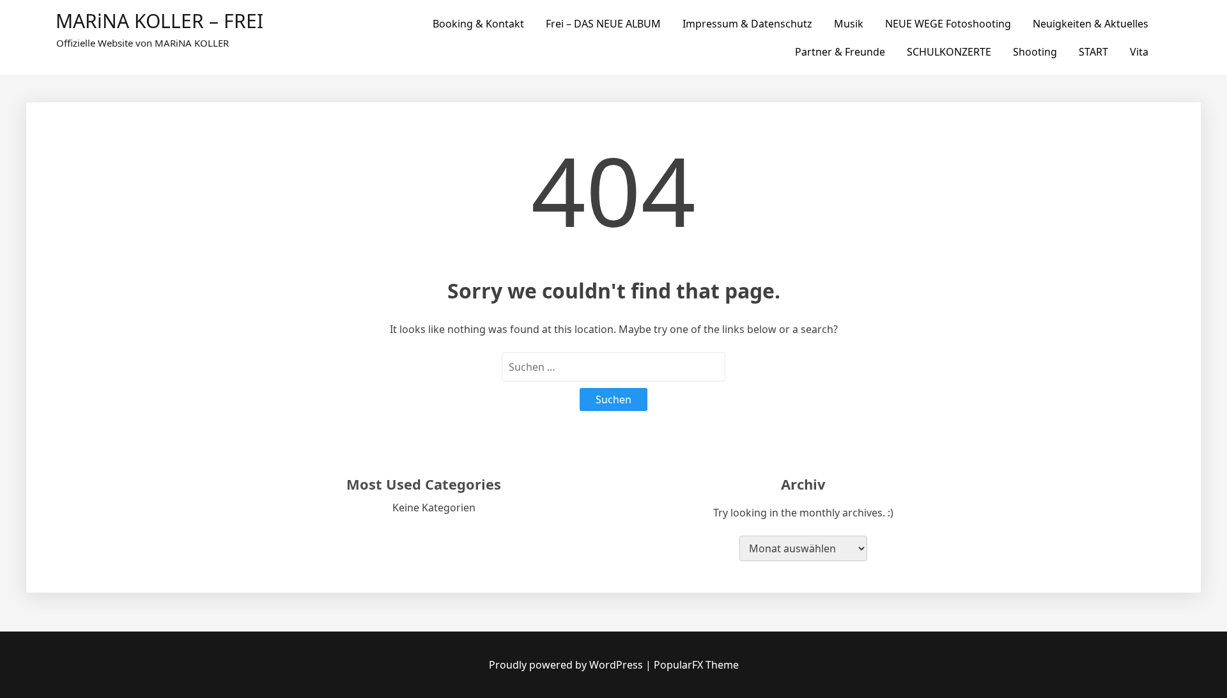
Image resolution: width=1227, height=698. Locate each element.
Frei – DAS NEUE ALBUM (603, 24)
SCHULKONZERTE (949, 52)
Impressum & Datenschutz (747, 24)
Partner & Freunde (840, 52)
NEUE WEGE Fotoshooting (948, 24)
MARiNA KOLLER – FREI (159, 21)
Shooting (1035, 52)
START (1093, 52)
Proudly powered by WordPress (567, 665)
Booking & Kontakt (478, 24)
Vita (1139, 52)
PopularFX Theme (696, 665)
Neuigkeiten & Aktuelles (1090, 24)
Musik (848, 24)
